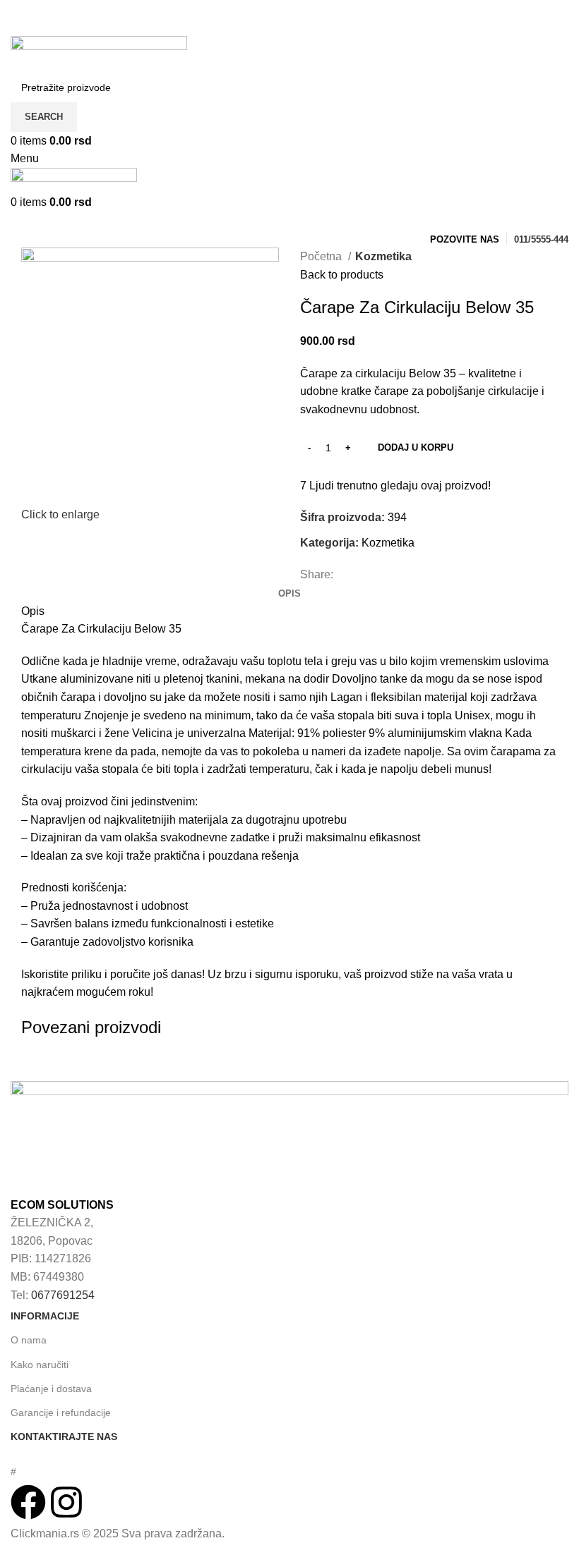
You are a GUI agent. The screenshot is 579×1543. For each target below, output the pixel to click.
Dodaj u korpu (415, 447)
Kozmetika (383, 256)
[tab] (289, 593)
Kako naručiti (39, 1364)
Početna (322, 256)
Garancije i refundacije (61, 1412)
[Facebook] (28, 1502)
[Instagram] (66, 1502)
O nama (29, 1340)
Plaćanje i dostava (51, 1388)
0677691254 (63, 1295)
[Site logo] (99, 53)
